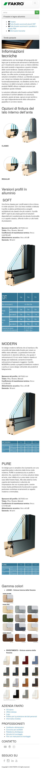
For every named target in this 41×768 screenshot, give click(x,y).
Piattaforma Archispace (14, 732)
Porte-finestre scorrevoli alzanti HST (23, 24)
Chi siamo (9, 709)
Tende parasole (10, 37)
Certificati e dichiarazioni (15, 727)
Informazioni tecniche (17, 31)
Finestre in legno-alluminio (14, 16)
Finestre (13, 22)
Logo (8, 714)
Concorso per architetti (14, 729)
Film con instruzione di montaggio (18, 736)
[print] (9, 746)
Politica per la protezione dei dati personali (21, 716)
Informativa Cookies (13, 719)
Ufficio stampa (11, 712)
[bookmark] (14, 746)
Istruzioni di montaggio (14, 734)
